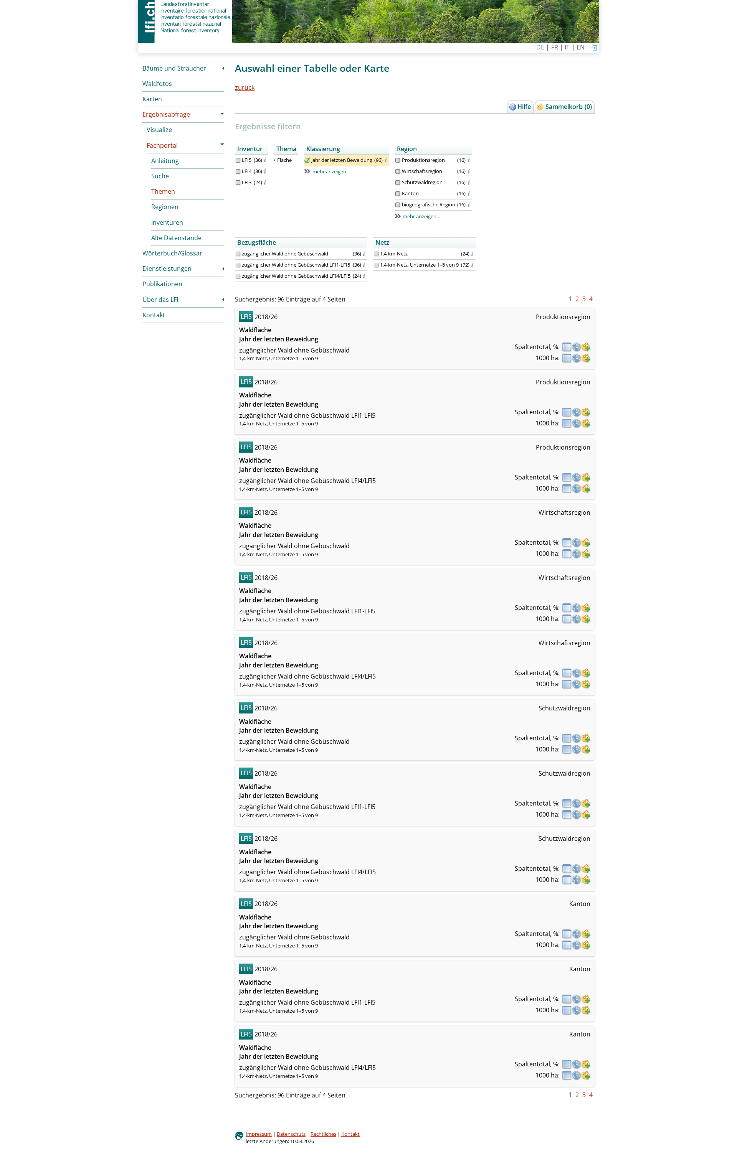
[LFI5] (238, 160)
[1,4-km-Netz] (376, 254)
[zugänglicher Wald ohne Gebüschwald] (238, 254)
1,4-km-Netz (394, 253)
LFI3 (246, 182)
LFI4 (246, 171)
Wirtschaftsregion (422, 171)
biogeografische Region (428, 204)
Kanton (410, 193)
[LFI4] (238, 171)
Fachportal (162, 145)
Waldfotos (157, 83)
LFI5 (246, 160)
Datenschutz (291, 1133)
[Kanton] (398, 194)
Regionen (164, 207)
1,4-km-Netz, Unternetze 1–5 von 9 (419, 264)
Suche (160, 176)
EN (581, 47)
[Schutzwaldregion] (398, 183)
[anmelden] (594, 48)
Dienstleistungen (167, 268)
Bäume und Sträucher (174, 68)
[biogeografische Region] (398, 205)
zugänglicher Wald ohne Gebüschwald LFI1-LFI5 (296, 264)
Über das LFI (160, 299)
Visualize (159, 129)
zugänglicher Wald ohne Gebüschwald (285, 253)
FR (554, 47)
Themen (163, 191)
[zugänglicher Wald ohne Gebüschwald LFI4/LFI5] (238, 276)
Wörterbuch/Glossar (172, 253)
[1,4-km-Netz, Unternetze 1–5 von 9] (376, 265)
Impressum (259, 1133)
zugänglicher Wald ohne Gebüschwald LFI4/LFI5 (296, 275)
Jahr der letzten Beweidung (341, 160)
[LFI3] (238, 183)
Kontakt (153, 315)
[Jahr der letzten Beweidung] (307, 160)
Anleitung (165, 161)
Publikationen (162, 284)
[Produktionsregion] (398, 160)
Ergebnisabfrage (166, 114)
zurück (244, 87)
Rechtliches (323, 1133)
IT (567, 47)
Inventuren (167, 222)
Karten (152, 99)
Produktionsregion (423, 160)
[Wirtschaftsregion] (398, 171)
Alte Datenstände (176, 238)
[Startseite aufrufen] (185, 17)
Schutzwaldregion (422, 182)
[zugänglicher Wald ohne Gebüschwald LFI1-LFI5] (238, 265)
